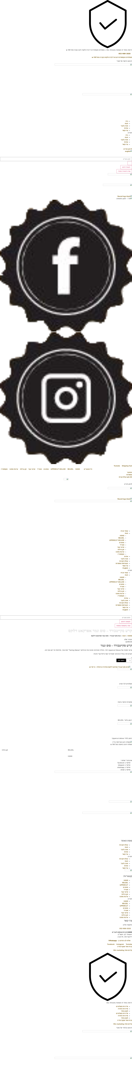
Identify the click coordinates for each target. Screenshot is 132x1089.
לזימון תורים (127, 149)
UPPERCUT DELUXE (116, 540)
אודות (126, 128)
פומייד (122, 545)
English (125, 568)
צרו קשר (125, 130)
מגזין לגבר (124, 126)
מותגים (121, 542)
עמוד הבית (124, 531)
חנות (126, 123)
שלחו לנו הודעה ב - (119, 940)
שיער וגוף (121, 547)
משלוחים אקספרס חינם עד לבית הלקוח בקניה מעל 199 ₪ (112, 57)
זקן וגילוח (121, 549)
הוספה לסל (121, 660)
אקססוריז (121, 554)
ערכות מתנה (120, 552)
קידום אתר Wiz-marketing (122, 950)
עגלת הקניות (123, 561)
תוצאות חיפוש (126, 167)
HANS (122, 536)
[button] (66, 133)
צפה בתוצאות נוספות (124, 171)
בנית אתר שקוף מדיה (124, 946)
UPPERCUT (124, 885)
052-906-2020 (125, 928)
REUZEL (121, 538)
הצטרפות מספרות (122, 563)
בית (127, 121)
